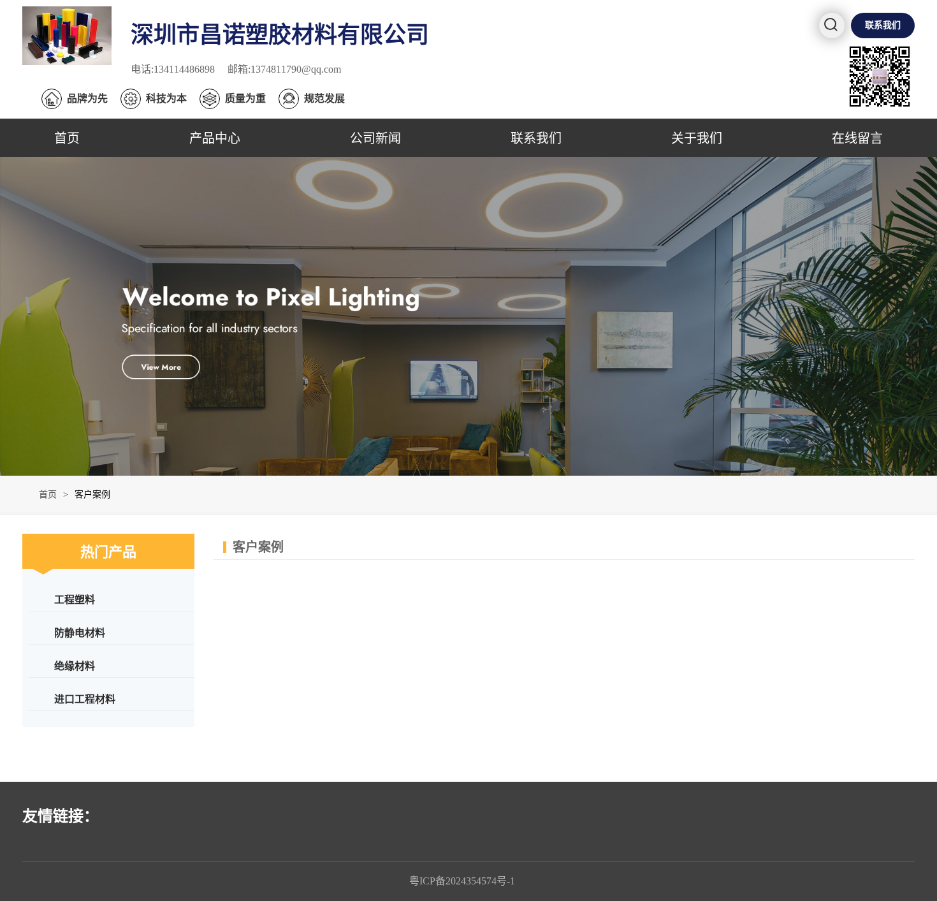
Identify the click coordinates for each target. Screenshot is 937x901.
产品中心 (214, 137)
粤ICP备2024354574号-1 (462, 880)
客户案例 (92, 494)
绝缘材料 (74, 665)
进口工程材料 (84, 698)
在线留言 (857, 137)
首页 (67, 137)
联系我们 (883, 25)
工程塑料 (74, 599)
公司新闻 (375, 137)
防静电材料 (79, 632)
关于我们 (696, 137)
